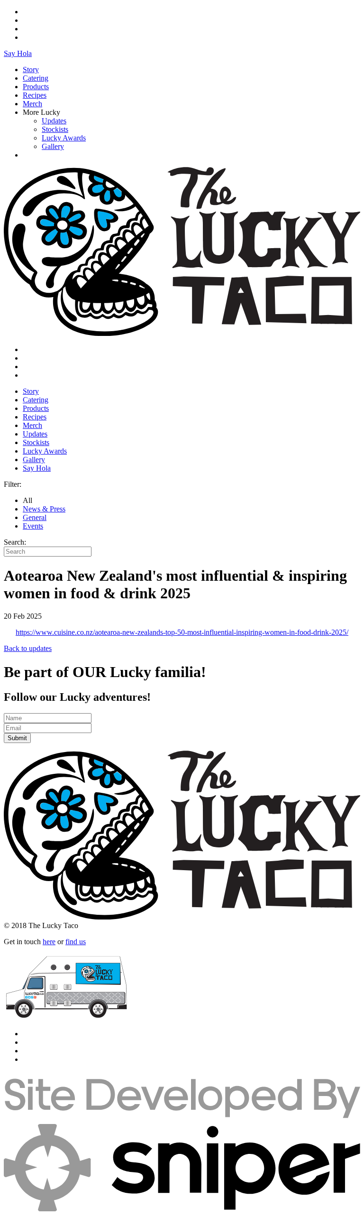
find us (75, 942)
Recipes (34, 95)
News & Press (44, 509)
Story (31, 69)
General (34, 517)
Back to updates (28, 648)
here (49, 942)
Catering (35, 78)
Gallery (53, 146)
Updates (54, 121)
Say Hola (18, 53)
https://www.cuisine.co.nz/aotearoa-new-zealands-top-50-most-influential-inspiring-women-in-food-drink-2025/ (182, 632)
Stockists (55, 129)
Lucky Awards (64, 138)
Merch (32, 104)
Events (33, 526)
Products (36, 87)
